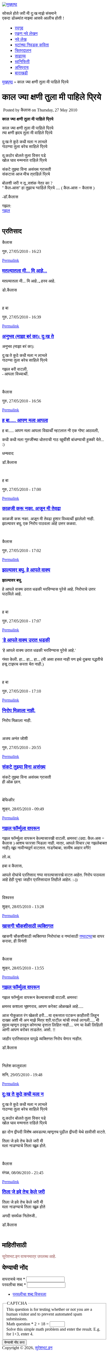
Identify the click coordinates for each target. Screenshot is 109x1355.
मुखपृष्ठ (7, 82)
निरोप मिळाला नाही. (18, 710)
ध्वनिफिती (22, 61)
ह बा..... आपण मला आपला (25, 420)
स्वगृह (19, 28)
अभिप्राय (22, 67)
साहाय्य (20, 56)
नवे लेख (20, 39)
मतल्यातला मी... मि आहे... (24, 270)
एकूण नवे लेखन (26, 33)
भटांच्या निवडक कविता (32, 45)
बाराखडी (21, 73)
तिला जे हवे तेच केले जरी (23, 1192)
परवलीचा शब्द (14, 1284)
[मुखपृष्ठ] (9, 4)
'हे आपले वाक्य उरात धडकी (26, 640)
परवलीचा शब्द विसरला (29, 1294)
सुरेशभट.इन (43, 1347)
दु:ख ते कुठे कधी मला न (23, 1094)
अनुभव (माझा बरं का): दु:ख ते (28, 336)
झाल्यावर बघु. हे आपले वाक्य (26, 570)
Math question (19, 1324)
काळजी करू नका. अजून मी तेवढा (31, 508)
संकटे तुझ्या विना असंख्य (24, 767)
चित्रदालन (23, 50)
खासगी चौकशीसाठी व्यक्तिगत (27, 926)
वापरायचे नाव (13, 1279)
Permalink (10, 260)
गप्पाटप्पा (85, 936)
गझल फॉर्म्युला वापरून (21, 828)
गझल (6, 210)
